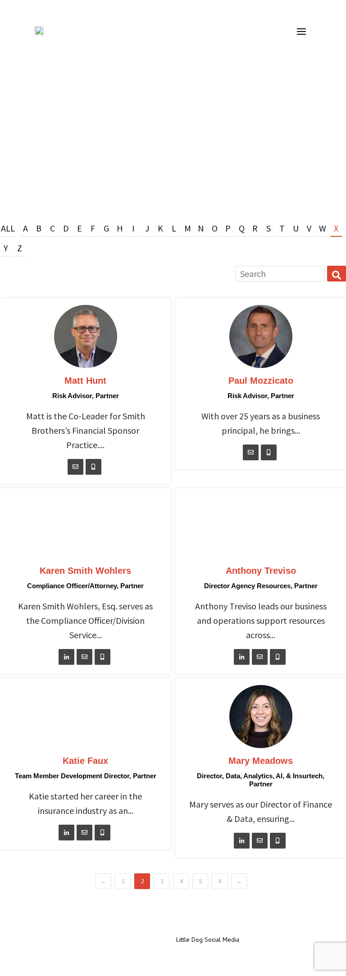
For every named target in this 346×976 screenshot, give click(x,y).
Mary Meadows (260, 761)
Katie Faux (85, 761)
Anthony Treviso (261, 571)
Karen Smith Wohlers (85, 571)
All (8, 228)
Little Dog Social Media (207, 939)
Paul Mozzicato (260, 381)
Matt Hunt (85, 381)
